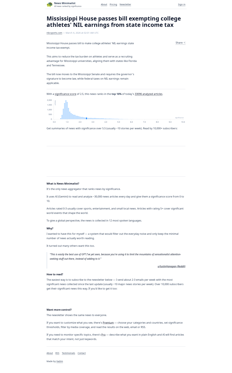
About (104, 4)
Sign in (181, 4)
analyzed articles (148, 94)
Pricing (113, 4)
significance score (65, 94)
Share (179, 42)
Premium (108, 322)
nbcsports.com (54, 32)
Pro (103, 334)
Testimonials (68, 353)
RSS (57, 353)
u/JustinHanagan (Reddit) (171, 266)
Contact (82, 353)
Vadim (59, 361)
